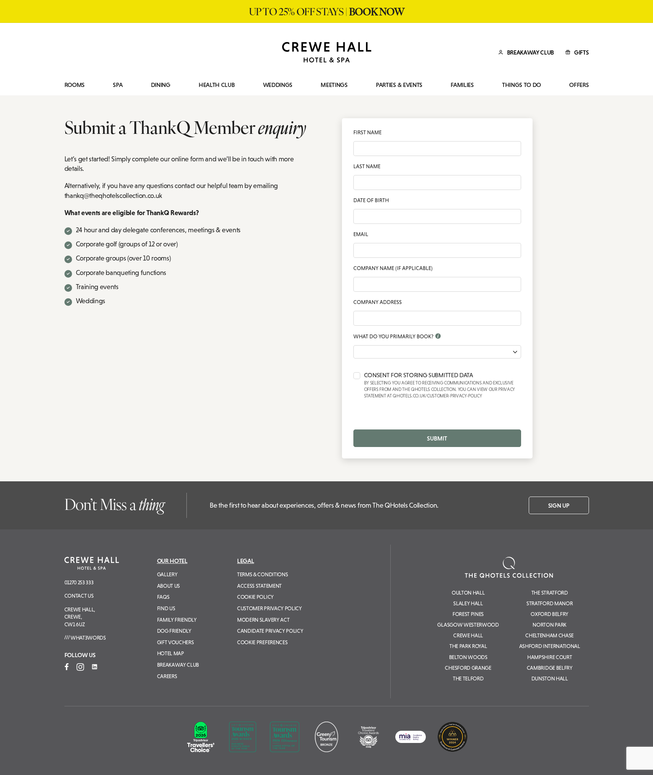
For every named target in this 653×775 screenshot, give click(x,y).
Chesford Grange (468, 668)
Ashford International (549, 646)
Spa (117, 85)
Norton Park (549, 625)
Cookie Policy (255, 597)
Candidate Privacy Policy (270, 631)
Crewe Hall (468, 635)
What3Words (87, 638)
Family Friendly (177, 620)
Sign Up (559, 505)
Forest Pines (468, 614)
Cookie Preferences (262, 642)
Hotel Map (170, 653)
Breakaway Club (178, 665)
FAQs (163, 597)
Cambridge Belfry (550, 668)
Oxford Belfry (549, 614)
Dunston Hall (549, 678)
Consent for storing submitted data (439, 385)
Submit (437, 438)
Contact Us (79, 596)
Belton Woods (468, 657)
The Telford (468, 678)
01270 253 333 (79, 582)
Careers (167, 676)
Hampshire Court (549, 657)
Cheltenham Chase (549, 635)
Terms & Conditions (262, 574)
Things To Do (521, 85)
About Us (168, 586)
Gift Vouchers (175, 642)
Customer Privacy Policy (269, 608)
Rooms (74, 85)
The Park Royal (468, 646)
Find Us (166, 608)
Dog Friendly (174, 631)
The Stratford (549, 593)
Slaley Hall (468, 603)
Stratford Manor (549, 603)
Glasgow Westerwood (468, 625)
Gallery (167, 574)
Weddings (277, 85)
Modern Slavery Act (263, 620)
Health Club (216, 85)
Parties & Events (399, 85)
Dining (160, 85)
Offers (579, 85)
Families (462, 85)
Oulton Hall (468, 593)
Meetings (334, 85)
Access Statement (259, 586)
